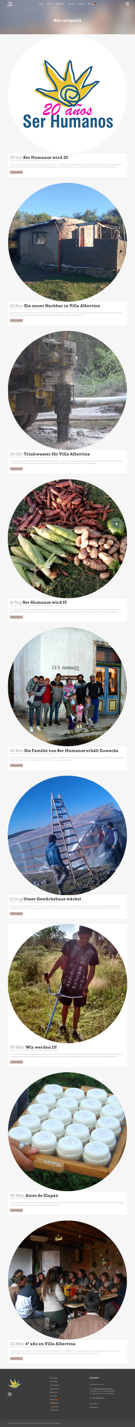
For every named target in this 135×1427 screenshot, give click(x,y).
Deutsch (55, 1406)
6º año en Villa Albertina (50, 1343)
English (55, 1410)
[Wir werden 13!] (67, 983)
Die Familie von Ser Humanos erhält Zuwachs (71, 750)
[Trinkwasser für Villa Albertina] (67, 390)
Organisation (54, 1389)
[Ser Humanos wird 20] (67, 94)
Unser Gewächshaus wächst (52, 899)
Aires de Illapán (42, 1195)
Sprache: (53, 1399)
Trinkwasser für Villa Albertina (57, 454)
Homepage (54, 1378)
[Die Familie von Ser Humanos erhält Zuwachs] (67, 687)
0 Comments (48, 160)
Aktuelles (53, 1396)
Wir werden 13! (41, 1047)
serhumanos (38, 160)
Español (55, 1403)
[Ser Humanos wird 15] (67, 538)
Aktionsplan (54, 1385)
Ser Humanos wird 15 (45, 602)
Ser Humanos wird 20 (45, 157)
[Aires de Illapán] (67, 1132)
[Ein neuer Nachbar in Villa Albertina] (67, 242)
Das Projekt (54, 1381)
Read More (16, 172)
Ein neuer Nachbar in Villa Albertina (62, 305)
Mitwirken (54, 1392)
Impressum (94, 1407)
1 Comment (48, 1050)
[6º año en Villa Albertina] (67, 1280)
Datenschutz (94, 1404)
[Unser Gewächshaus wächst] (67, 835)
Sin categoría (27, 160)
